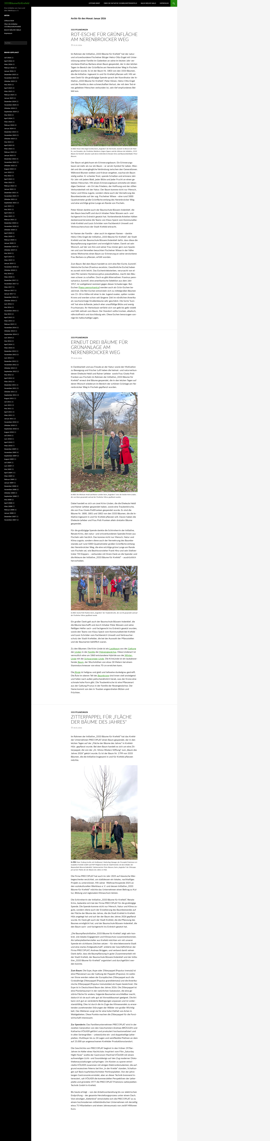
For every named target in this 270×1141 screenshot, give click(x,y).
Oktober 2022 (9, 165)
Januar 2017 (9, 294)
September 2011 (10, 395)
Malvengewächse (107, 652)
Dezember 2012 (10, 361)
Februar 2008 (9, 510)
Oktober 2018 (9, 270)
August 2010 (9, 432)
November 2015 (10, 311)
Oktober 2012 (9, 368)
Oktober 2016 (9, 300)
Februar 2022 (9, 186)
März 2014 (8, 348)
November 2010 (10, 422)
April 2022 (8, 179)
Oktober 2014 (9, 331)
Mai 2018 (7, 273)
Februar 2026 (9, 68)
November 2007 (10, 520)
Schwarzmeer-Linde (94, 659)
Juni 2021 (8, 206)
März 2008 (8, 506)
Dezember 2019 (10, 246)
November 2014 (10, 327)
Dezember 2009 (10, 449)
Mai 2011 (7, 408)
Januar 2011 (9, 419)
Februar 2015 (9, 324)
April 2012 (8, 378)
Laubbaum (114, 649)
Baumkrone (103, 676)
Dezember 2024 (10, 101)
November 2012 (10, 365)
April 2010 (8, 442)
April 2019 (8, 257)
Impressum (164, 3)
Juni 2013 (8, 358)
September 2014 (10, 334)
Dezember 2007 (10, 516)
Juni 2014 (8, 338)
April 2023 (8, 145)
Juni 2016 (8, 304)
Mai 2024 (7, 115)
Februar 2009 (9, 479)
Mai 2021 (7, 209)
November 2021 (10, 196)
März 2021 (8, 216)
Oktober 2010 (9, 425)
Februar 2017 (9, 290)
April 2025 (8, 88)
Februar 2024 (9, 125)
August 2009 (9, 459)
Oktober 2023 (9, 138)
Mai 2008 (7, 499)
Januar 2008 (9, 513)
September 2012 (10, 371)
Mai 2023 (7, 142)
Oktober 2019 (9, 250)
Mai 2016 (7, 307)
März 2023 (8, 149)
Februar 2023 (9, 152)
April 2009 (8, 472)
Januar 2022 (9, 189)
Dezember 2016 (10, 297)
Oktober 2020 (9, 230)
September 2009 (10, 456)
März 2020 (8, 236)
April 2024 (8, 118)
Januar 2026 (9, 71)
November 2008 (10, 489)
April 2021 (8, 213)
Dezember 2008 (10, 486)
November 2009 (10, 452)
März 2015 (8, 321)
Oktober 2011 (9, 392)
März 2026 (8, 64)
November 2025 (10, 78)
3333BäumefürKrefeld (16, 3)
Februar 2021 (9, 219)
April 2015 (8, 317)
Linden (77, 652)
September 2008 (10, 496)
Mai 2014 (7, 341)
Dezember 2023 (10, 132)
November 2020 (10, 226)
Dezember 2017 (10, 280)
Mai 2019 (7, 253)
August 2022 (9, 169)
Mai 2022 (7, 176)
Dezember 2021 (10, 192)
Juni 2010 (8, 439)
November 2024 (10, 105)
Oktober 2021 (9, 199)
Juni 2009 (8, 466)
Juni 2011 (8, 405)
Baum (80, 662)
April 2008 (8, 503)
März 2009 (8, 476)
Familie (91, 652)
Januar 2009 (9, 483)
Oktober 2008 (9, 493)
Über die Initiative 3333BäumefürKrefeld (120, 3)
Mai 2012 (7, 375)
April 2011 (8, 412)
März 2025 (8, 91)
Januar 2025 (9, 98)
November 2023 (10, 135)
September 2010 (10, 429)
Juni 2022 (8, 172)
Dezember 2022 (10, 159)
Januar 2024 (9, 128)
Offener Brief (94, 3)
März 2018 (8, 277)
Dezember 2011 (10, 385)
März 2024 (8, 122)
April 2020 (8, 233)
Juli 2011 (7, 402)
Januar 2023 (9, 155)
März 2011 (8, 415)
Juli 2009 (7, 462)
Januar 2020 (9, 243)
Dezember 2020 (10, 223)
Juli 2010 (7, 435)
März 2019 (8, 260)
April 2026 (8, 61)
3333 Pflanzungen (79, 30)
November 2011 (10, 388)
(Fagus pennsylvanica (88, 287)
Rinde (77, 672)
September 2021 (10, 203)
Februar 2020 (9, 240)
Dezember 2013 (10, 351)
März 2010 (8, 446)
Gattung (131, 649)
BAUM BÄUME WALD (148, 3)
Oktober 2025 (9, 81)
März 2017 (8, 287)
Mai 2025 (7, 84)
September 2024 (10, 111)
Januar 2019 (9, 263)
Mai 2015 (7, 314)
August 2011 (9, 398)
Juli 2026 (7, 57)
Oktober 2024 (9, 108)
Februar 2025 (9, 95)
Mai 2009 (7, 469)
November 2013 (10, 354)
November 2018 (10, 267)
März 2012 (8, 381)
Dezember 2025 (10, 74)
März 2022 (8, 182)
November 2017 (10, 284)
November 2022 (10, 162)
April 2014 (8, 344)
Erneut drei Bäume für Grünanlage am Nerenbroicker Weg (99, 347)
